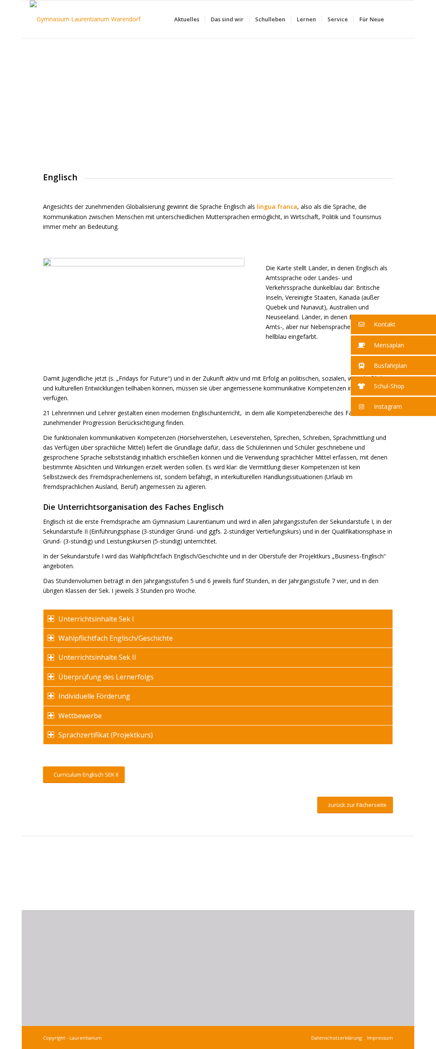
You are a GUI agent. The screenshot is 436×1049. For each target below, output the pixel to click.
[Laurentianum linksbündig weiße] (85, 19)
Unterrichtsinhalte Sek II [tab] (97, 657)
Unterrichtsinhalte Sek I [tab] (96, 619)
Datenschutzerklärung (337, 1038)
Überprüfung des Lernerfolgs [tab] (106, 677)
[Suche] (398, 19)
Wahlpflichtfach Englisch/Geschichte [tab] (115, 638)
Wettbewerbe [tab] (80, 715)
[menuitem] (187, 19)
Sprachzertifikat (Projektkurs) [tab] (105, 735)
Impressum (378, 1038)
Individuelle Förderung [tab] (94, 696)
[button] (393, 324)
